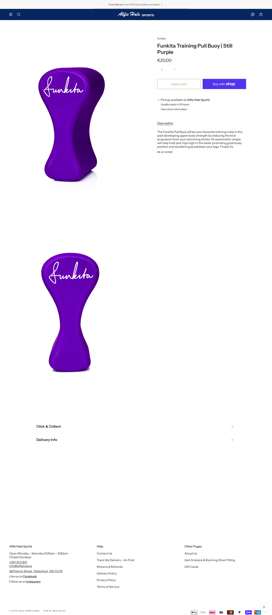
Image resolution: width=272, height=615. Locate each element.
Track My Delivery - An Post (115, 560)
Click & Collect (48, 426)
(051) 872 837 (18, 562)
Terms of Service (108, 587)
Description (165, 123)
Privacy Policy (106, 580)
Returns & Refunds (110, 567)
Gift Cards (191, 567)
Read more (165, 152)
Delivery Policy (107, 573)
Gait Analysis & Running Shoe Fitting (209, 560)
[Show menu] (12, 14)
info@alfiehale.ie (20, 566)
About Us (190, 553)
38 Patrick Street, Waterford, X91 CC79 (35, 571)
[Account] (253, 14)
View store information (174, 109)
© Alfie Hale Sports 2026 (24, 611)
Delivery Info (46, 440)
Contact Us (104, 553)
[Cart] (261, 14)
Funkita (161, 38)
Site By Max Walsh (55, 611)
